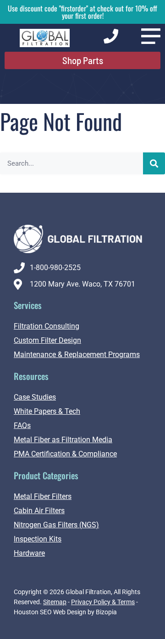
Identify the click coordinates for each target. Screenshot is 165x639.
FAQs (22, 425)
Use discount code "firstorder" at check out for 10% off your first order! (82, 12)
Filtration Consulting (46, 326)
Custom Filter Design (47, 340)
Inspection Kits (37, 539)
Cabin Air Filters (39, 510)
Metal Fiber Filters (43, 496)
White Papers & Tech (47, 411)
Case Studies (35, 397)
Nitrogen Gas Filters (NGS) (56, 524)
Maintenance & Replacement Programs (77, 354)
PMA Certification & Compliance (65, 453)
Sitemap (54, 602)
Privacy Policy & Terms (103, 602)
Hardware (29, 553)
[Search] (154, 163)
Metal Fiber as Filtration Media (63, 439)
